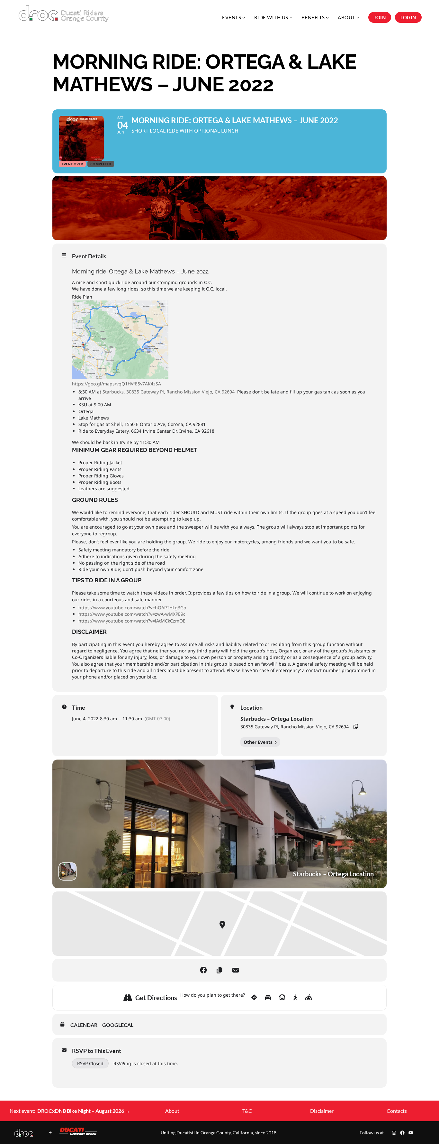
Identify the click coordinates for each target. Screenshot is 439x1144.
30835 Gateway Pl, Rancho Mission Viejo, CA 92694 (294, 727)
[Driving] (268, 998)
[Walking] (295, 998)
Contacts (397, 1111)
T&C (247, 1111)
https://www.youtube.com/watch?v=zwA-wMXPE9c (131, 614)
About (172, 1111)
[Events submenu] (243, 17)
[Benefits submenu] (327, 17)
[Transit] (282, 998)
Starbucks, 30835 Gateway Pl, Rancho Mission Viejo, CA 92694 (169, 392)
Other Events (258, 742)
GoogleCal (117, 1025)
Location (251, 707)
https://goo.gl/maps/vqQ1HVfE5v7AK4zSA (116, 384)
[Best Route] (254, 998)
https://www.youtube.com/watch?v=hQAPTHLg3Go (132, 607)
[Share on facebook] (203, 970)
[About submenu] (357, 17)
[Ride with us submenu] (291, 17)
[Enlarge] (25, 1137)
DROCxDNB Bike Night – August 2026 (83, 1111)
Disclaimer (322, 1111)
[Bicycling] (309, 998)
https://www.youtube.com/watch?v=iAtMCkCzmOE (131, 621)
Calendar (83, 1025)
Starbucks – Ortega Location (276, 718)
